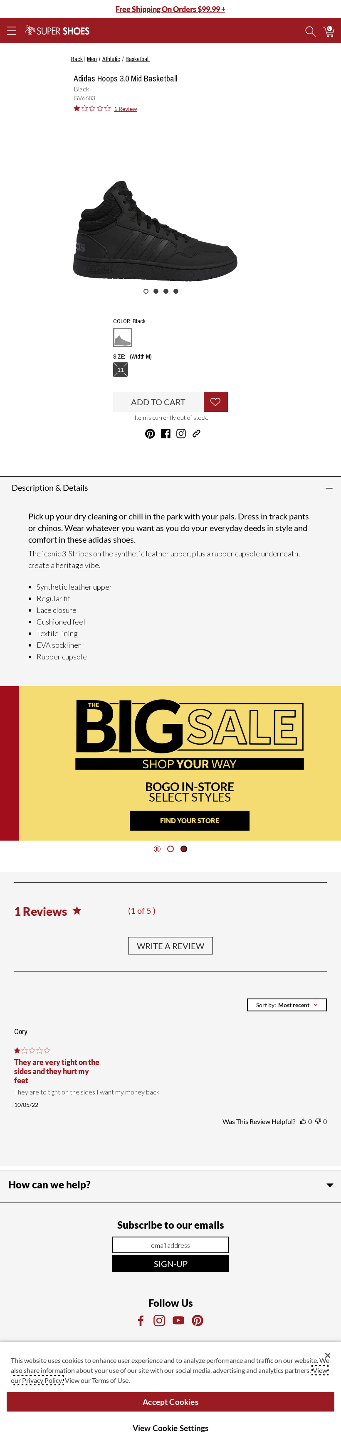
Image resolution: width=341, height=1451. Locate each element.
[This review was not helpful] (318, 1121)
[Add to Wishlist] (216, 402)
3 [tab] (166, 291)
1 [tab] (146, 291)
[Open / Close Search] (310, 31)
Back (77, 59)
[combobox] (287, 1004)
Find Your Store (170, 820)
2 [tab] (156, 291)
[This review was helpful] (303, 1121)
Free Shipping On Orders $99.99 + (170, 9)
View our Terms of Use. (97, 1380)
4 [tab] (176, 291)
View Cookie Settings (171, 1428)
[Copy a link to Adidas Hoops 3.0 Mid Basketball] (196, 433)
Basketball (138, 59)
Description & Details (50, 487)
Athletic (111, 59)
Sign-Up (171, 1264)
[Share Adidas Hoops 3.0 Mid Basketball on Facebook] (165, 433)
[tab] (170, 849)
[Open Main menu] (11, 31)
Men (92, 59)
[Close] (328, 1355)
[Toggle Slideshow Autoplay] (157, 849)
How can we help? (49, 1184)
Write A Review (170, 946)
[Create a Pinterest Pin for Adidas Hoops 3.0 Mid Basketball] (150, 433)
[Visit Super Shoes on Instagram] (181, 433)
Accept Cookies (170, 1402)
